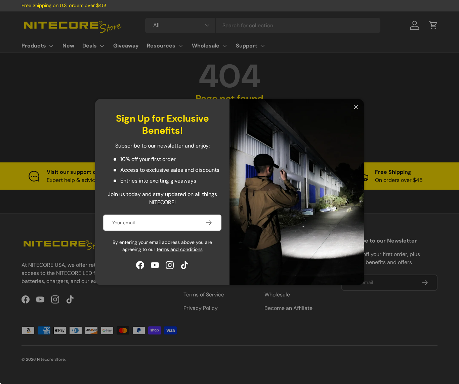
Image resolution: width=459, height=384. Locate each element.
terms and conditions (180, 249)
